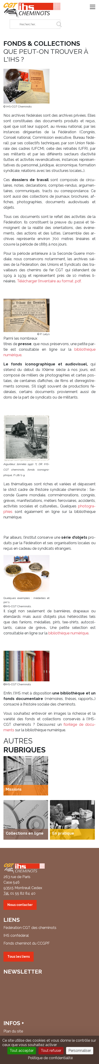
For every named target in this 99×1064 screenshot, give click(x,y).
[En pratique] (72, 819)
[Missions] (25, 775)
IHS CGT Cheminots (32, 10)
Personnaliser (79, 1050)
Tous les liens (18, 956)
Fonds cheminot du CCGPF (26, 943)
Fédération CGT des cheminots (29, 927)
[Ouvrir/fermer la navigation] (92, 7)
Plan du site (13, 1031)
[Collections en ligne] (25, 819)
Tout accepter (22, 1050)
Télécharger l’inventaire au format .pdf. (49, 281)
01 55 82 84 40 (22, 893)
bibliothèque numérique (68, 633)
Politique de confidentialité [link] (50, 1058)
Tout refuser (51, 1050)
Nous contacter (20, 905)
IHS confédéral (16, 935)
